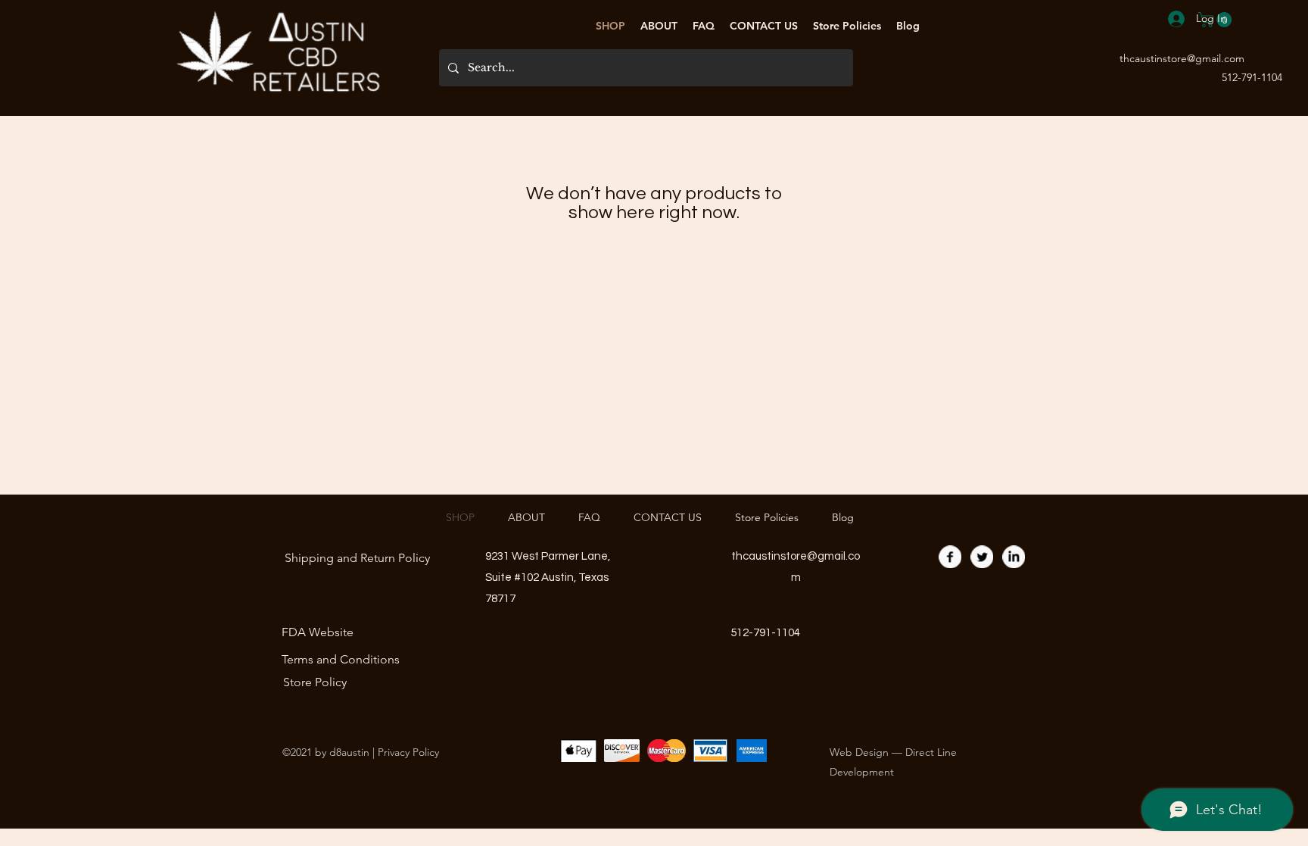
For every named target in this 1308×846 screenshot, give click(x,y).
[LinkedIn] (1013, 556)
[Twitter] (981, 556)
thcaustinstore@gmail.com (1182, 58)
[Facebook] (950, 556)
